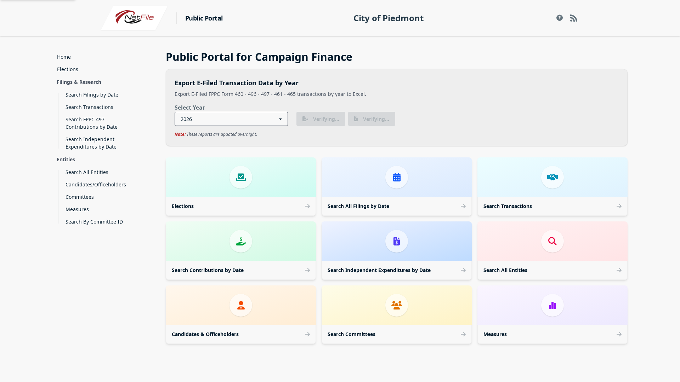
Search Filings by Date (92, 94)
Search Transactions (89, 107)
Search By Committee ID (94, 221)
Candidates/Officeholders (96, 184)
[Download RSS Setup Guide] (559, 18)
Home (64, 56)
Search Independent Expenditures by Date (91, 143)
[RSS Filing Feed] (573, 18)
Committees (80, 196)
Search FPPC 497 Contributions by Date (92, 123)
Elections (67, 69)
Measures (77, 209)
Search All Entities (87, 172)
